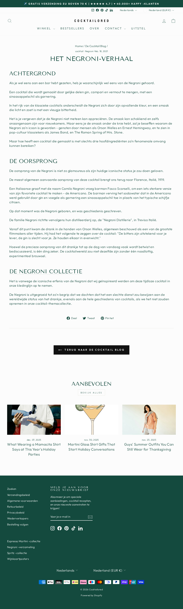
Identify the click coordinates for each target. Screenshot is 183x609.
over (95, 28)
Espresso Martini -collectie (23, 541)
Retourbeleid (15, 506)
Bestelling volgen (17, 524)
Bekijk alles (91, 392)
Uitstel (138, 28)
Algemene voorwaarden (22, 500)
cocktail (79, 51)
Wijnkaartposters (18, 559)
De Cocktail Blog (95, 46)
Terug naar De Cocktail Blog (94, 349)
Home (79, 46)
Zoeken (11, 489)
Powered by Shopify (91, 595)
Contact (114, 28)
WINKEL (44, 28)
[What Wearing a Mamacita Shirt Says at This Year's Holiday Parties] (34, 420)
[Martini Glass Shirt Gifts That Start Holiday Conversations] (91, 420)
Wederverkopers (17, 518)
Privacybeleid (15, 512)
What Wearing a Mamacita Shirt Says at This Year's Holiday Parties (34, 449)
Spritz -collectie (17, 553)
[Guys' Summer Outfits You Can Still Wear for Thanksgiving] (149, 420)
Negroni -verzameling (21, 547)
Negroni (89, 51)
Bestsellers (72, 28)
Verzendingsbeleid (18, 495)
